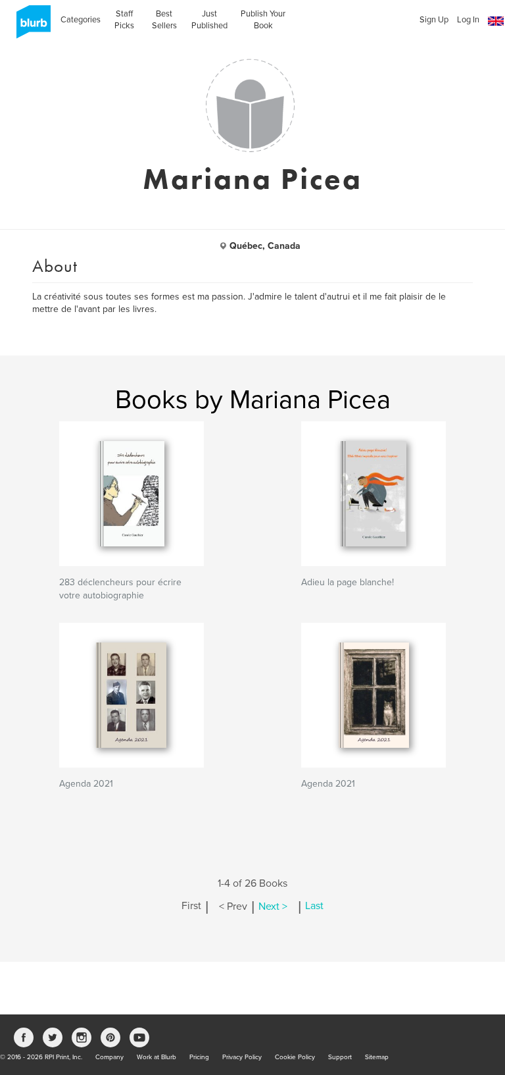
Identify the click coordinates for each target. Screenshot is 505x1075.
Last (314, 906)
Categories (80, 19)
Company (109, 1057)
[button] (496, 21)
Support (340, 1057)
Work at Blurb (156, 1057)
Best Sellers (164, 20)
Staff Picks (124, 20)
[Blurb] (29, 26)
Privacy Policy (242, 1057)
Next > (272, 906)
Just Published (209, 20)
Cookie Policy (295, 1057)
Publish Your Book (263, 20)
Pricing (199, 1057)
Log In (468, 19)
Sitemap (377, 1057)
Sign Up (434, 19)
